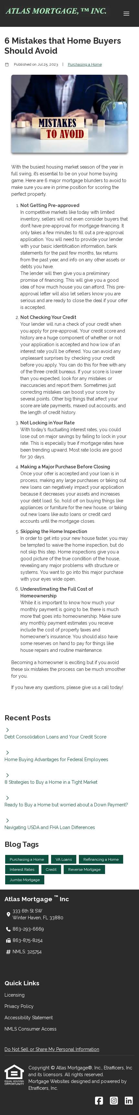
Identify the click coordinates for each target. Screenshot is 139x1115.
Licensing (15, 995)
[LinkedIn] (128, 1101)
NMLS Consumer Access (31, 1029)
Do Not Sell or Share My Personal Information (52, 1049)
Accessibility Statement (29, 1017)
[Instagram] (114, 1101)
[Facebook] (99, 1101)
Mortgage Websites (49, 1081)
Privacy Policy (19, 1006)
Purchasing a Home (85, 64)
